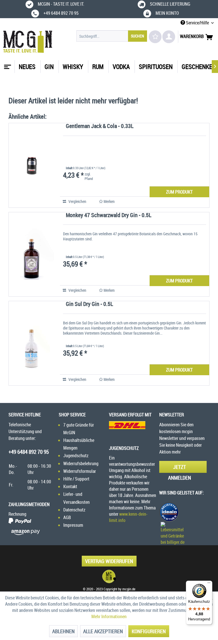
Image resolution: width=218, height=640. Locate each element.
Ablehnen (63, 631)
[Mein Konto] (168, 36)
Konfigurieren (149, 631)
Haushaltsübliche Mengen (78, 444)
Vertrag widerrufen (109, 561)
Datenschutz (74, 510)
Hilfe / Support (76, 479)
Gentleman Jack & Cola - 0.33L (99, 126)
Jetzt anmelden (179, 468)
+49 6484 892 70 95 (29, 452)
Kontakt (70, 486)
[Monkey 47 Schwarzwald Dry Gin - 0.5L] (31, 254)
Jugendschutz (76, 455)
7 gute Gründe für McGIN (78, 429)
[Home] (7, 64)
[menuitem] (111, 36)
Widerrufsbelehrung (80, 463)
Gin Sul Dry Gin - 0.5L (89, 304)
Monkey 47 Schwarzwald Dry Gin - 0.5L (108, 215)
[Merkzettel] (155, 36)
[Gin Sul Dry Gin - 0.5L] (31, 343)
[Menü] (209, 584)
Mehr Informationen (109, 616)
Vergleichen (77, 201)
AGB (67, 517)
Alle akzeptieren (103, 631)
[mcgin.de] (109, 576)
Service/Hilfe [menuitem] (197, 23)
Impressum (73, 525)
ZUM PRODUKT (179, 192)
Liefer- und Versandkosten (76, 498)
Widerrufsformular (79, 471)
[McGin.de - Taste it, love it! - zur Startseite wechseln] (28, 41)
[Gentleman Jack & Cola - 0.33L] (31, 165)
